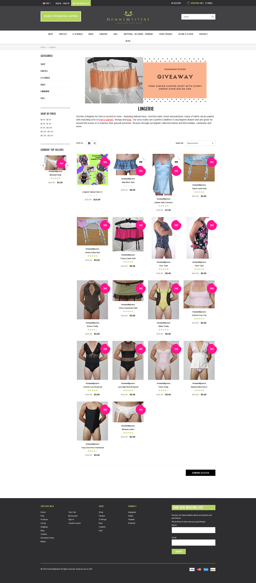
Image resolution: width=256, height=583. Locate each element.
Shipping (44, 527)
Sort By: (180, 143)
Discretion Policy (47, 538)
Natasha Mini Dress (199, 387)
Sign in (71, 519)
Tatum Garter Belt (199, 189)
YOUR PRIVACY (165, 33)
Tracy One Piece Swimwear (92, 448)
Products (44, 519)
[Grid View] (89, 143)
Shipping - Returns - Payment (138, 33)
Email (174, 538)
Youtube (131, 519)
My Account (72, 516)
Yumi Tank (199, 266)
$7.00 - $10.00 (46, 128)
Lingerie (103, 33)
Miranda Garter (128, 429)
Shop (50, 33)
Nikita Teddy (164, 326)
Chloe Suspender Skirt (128, 308)
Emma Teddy (92, 326)
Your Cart (72, 512)
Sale (115, 33)
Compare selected (200, 472)
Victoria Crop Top (199, 315)
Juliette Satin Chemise (163, 203)
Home (43, 47)
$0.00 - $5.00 (46, 120)
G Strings (78, 33)
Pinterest (131, 523)
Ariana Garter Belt (92, 253)
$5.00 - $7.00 (46, 124)
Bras (91, 33)
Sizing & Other (185, 33)
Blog (128, 40)
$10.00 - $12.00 (47, 132)
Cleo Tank (163, 266)
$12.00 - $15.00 (47, 136)
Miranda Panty (55, 175)
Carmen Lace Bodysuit (92, 387)
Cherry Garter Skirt (128, 258)
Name (174, 525)
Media (43, 542)
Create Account (74, 523)
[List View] (94, 143)
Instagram (132, 512)
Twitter (130, 516)
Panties (63, 33)
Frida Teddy (163, 387)
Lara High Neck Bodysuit (128, 387)
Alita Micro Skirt (128, 182)
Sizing (43, 523)
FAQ (42, 516)
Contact (203, 33)
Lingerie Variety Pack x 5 (92, 192)
